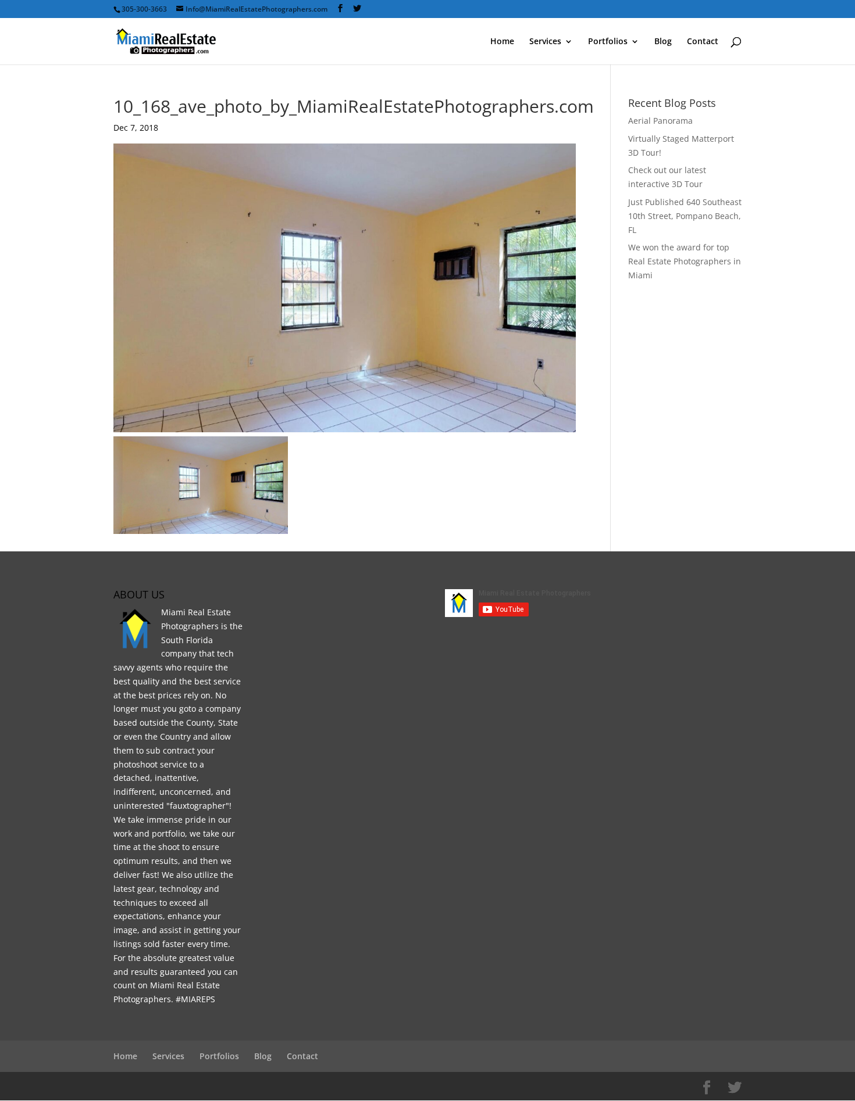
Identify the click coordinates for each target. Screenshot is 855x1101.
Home (502, 41)
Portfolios (608, 41)
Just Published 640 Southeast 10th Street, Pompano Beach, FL (685, 215)
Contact (702, 41)
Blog (663, 41)
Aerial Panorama (660, 120)
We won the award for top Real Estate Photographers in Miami (684, 261)
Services (545, 41)
